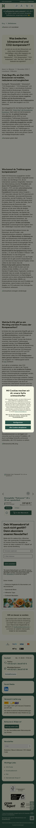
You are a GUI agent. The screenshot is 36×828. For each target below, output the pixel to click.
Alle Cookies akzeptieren (18, 427)
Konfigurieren (18, 422)
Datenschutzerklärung (20, 411)
